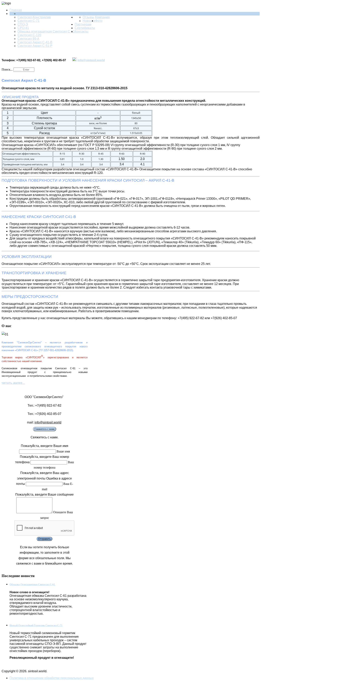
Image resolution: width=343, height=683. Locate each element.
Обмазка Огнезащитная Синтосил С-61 (32, 584)
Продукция (83, 13)
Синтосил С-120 (29, 35)
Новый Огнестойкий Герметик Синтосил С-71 (36, 625)
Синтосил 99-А (28, 38)
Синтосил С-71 (28, 20)
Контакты (81, 31)
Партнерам (83, 24)
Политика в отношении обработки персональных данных (52, 678)
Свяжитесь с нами (45, 428)
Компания (102, 17)
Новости (89, 20)
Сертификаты (85, 28)
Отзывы (88, 17)
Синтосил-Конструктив (34, 17)
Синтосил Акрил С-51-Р (34, 45)
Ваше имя (63, 451)
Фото (98, 20)
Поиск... (7, 69)
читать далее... (13, 383)
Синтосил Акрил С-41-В (34, 42)
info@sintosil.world (91, 60)
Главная (16, 10)
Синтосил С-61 (28, 13)
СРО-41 (23, 28)
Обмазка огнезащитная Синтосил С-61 (46, 31)
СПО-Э (22, 24)
